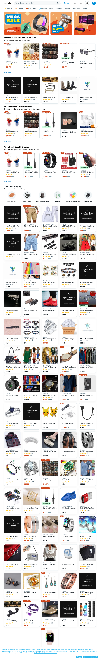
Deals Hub (32, 9)
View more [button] (7, 73)
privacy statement (78, 650)
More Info (94, 657)
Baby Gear (76, 9)
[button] (68, 3)
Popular (9, 9)
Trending (59, 9)
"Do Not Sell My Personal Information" (45, 653)
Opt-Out (86, 657)
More (85, 9)
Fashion (67, 9)
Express (20, 9)
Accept (79, 657)
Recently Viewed (47, 9)
